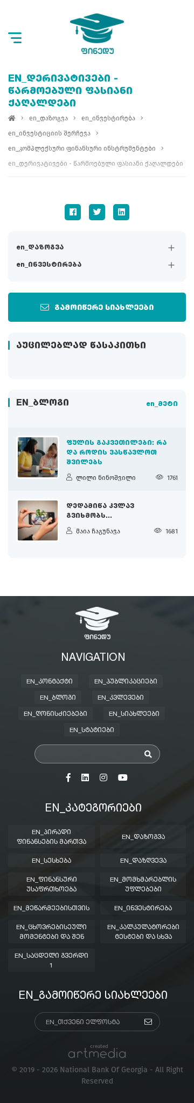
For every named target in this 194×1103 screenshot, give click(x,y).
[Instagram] (103, 778)
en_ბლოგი (58, 698)
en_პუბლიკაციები (125, 682)
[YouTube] (123, 778)
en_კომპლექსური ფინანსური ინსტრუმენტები (82, 148)
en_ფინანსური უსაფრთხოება (51, 885)
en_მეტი (162, 404)
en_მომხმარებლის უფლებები (143, 885)
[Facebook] (73, 212)
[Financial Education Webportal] (97, 33)
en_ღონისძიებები (55, 714)
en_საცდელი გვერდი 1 (51, 961)
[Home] (12, 118)
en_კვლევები (121, 698)
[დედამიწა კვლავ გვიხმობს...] (37, 520)
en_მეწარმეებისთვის (51, 908)
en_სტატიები (92, 730)
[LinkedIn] (121, 212)
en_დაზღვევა (143, 861)
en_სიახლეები (134, 714)
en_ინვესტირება (48, 265)
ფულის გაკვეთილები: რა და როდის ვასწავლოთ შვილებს (116, 453)
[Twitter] (97, 212)
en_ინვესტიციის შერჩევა (49, 133)
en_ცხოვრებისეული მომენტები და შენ (51, 932)
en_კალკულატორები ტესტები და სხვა (143, 932)
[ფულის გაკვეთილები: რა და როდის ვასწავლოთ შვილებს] (37, 457)
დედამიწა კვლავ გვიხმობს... (100, 511)
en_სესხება (51, 861)
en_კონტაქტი (49, 682)
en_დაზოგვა (40, 248)
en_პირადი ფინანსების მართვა (51, 837)
